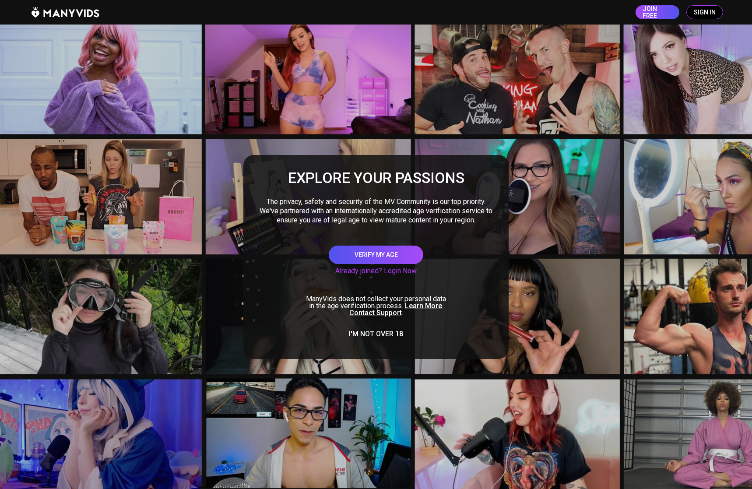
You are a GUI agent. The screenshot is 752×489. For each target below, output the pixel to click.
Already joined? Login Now (376, 271)
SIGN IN (705, 12)
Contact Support (375, 313)
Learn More (423, 306)
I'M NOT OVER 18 (376, 334)
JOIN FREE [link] (650, 12)
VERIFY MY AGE (376, 254)
